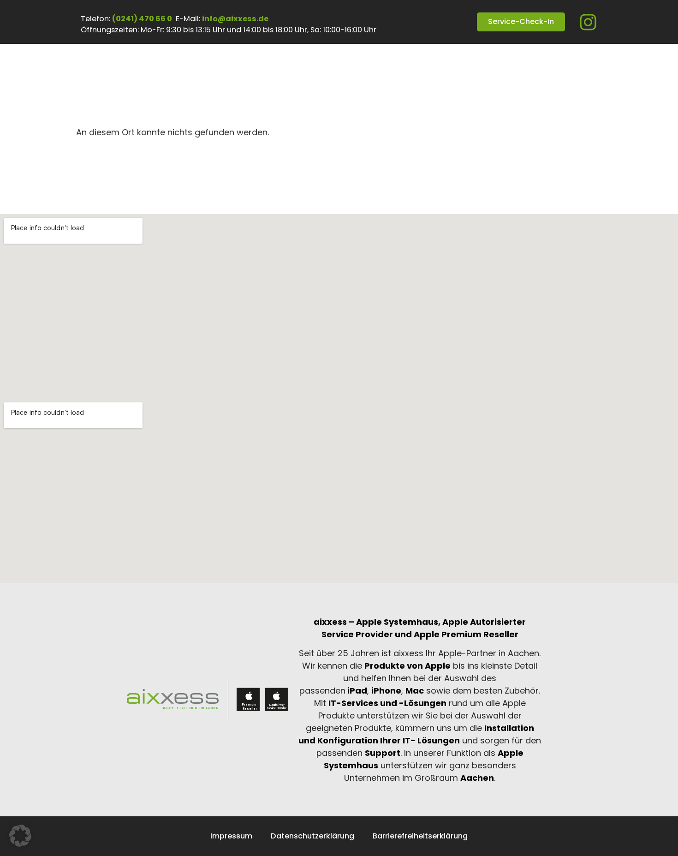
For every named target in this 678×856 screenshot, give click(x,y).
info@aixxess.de (235, 18)
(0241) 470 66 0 (142, 18)
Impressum (231, 836)
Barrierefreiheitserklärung (420, 836)
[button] (20, 835)
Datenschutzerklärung (312, 836)
